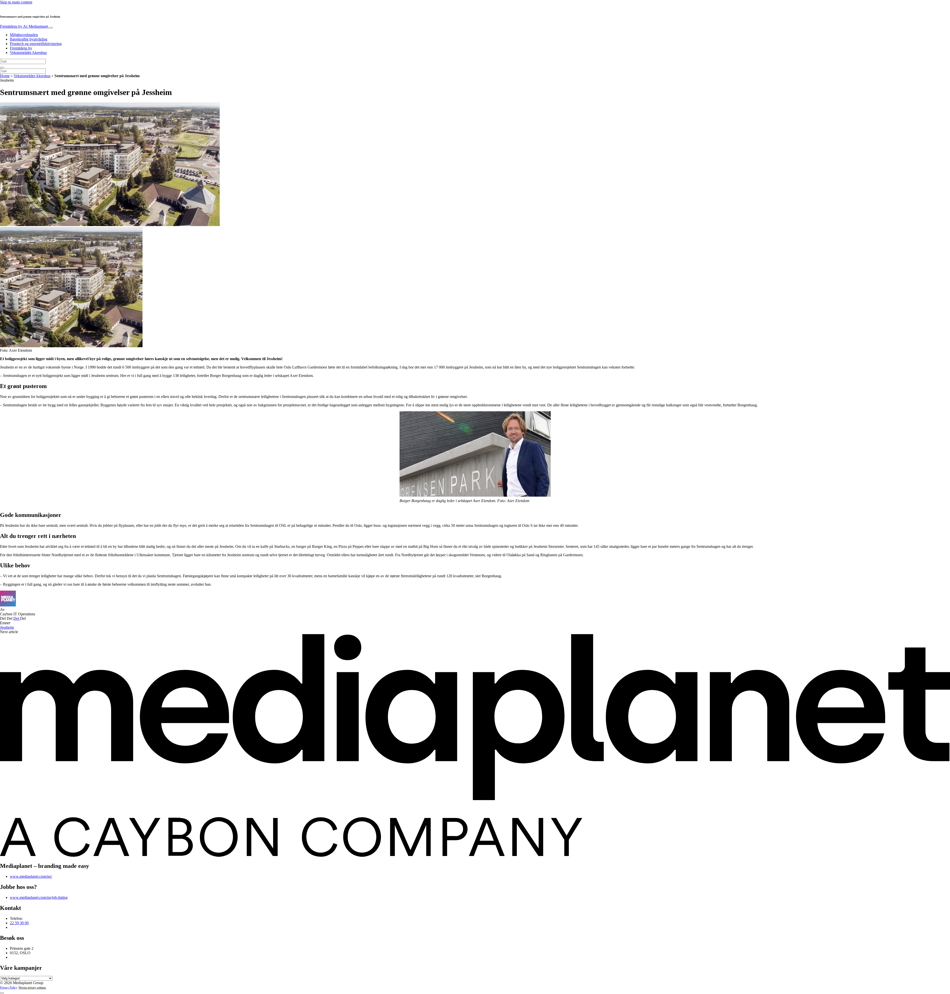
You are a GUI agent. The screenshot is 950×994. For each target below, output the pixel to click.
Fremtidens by (24, 26)
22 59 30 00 (19, 923)
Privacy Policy (8, 987)
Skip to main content (16, 2)
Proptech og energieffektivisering (36, 44)
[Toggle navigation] (51, 27)
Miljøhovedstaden (24, 35)
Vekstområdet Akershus (28, 52)
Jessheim (7, 627)
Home (5, 76)
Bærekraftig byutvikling (28, 39)
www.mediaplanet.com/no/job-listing (39, 897)
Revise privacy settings (32, 987)
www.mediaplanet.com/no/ (31, 876)
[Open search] (2, 67)
